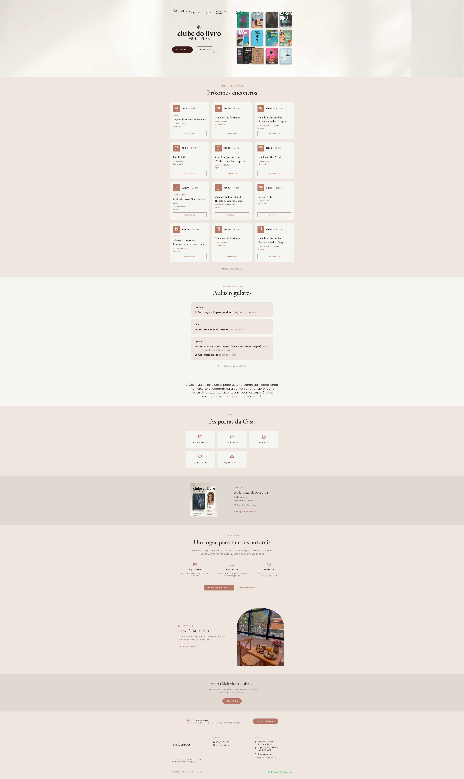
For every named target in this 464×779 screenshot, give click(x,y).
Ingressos (195, 12)
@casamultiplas (223, 745)
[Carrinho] (282, 12)
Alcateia (256, 12)
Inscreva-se (189, 133)
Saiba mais (182, 49)
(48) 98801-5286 (223, 742)
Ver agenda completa (232, 268)
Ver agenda (232, 701)
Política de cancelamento (266, 758)
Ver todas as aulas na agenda (232, 366)
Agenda (207, 12)
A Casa (276, 12)
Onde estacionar (266, 721)
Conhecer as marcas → (247, 587)
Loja (267, 12)
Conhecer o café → (187, 646)
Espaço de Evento (221, 12)
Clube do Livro (240, 12)
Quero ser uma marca (219, 587)
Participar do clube (243, 511)
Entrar (289, 12)
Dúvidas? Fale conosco (281, 772)
